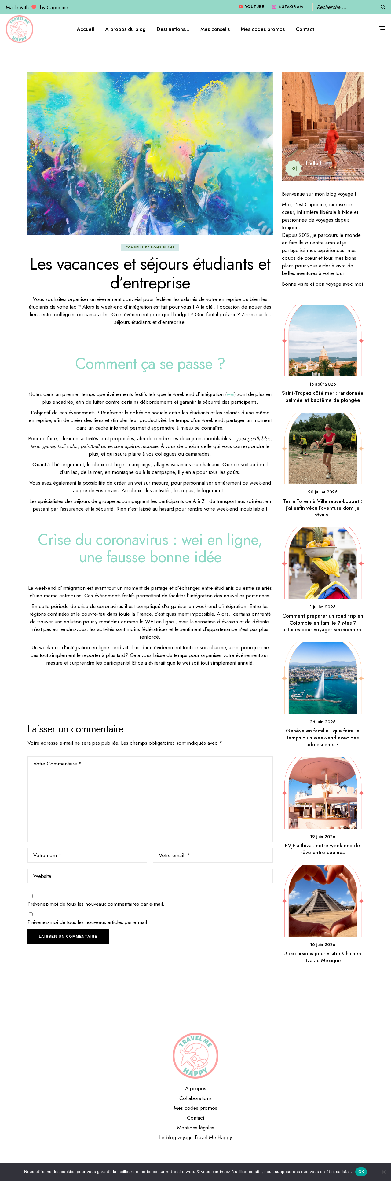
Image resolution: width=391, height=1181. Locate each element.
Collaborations (195, 1098)
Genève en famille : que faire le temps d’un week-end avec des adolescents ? (323, 737)
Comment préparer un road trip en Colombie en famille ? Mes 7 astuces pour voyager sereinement (322, 622)
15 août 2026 (322, 384)
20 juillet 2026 (323, 492)
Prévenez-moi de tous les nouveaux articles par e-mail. (87, 922)
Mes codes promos (195, 1108)
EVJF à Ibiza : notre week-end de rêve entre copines (322, 849)
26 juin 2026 (323, 722)
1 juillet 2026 (322, 607)
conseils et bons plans (150, 247)
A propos (195, 1088)
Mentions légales (195, 1127)
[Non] (383, 1172)
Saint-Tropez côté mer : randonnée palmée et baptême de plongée (323, 396)
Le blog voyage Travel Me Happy (195, 1137)
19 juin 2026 (322, 837)
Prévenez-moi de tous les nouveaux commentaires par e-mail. (95, 904)
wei (230, 394)
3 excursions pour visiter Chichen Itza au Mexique (322, 957)
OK (361, 1171)
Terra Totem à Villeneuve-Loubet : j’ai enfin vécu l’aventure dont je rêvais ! (322, 508)
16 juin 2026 (322, 944)
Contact (195, 1117)
